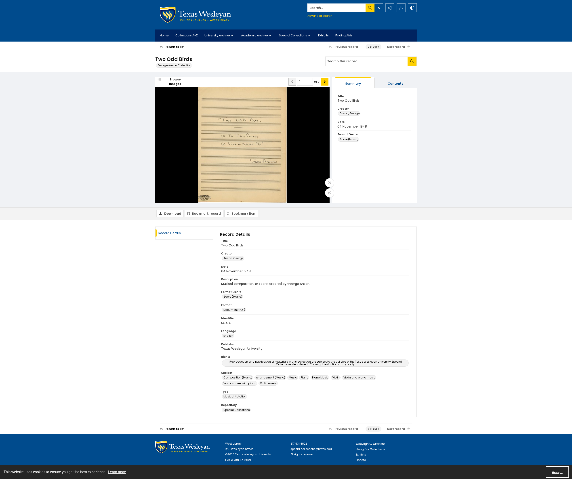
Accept (557, 472)
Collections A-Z (186, 35)
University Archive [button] (217, 35)
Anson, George (350, 113)
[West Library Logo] (182, 447)
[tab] (353, 82)
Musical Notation (234, 396)
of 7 (317, 82)
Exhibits (323, 35)
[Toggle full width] (329, 182)
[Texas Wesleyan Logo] (195, 15)
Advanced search (319, 16)
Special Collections (236, 410)
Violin (336, 377)
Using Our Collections (370, 449)
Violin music (268, 383)
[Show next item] (324, 82)
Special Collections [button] (293, 35)
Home (164, 35)
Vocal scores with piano (239, 383)
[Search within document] (412, 61)
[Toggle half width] (329, 192)
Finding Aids (344, 35)
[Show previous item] (292, 82)
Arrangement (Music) (270, 377)
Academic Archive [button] (254, 35)
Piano (304, 377)
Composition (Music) (237, 377)
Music (293, 377)
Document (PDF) (234, 310)
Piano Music (320, 377)
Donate (361, 460)
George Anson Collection (174, 65)
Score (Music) (349, 139)
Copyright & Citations (370, 444)
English (228, 336)
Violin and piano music (359, 377)
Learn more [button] (117, 472)
